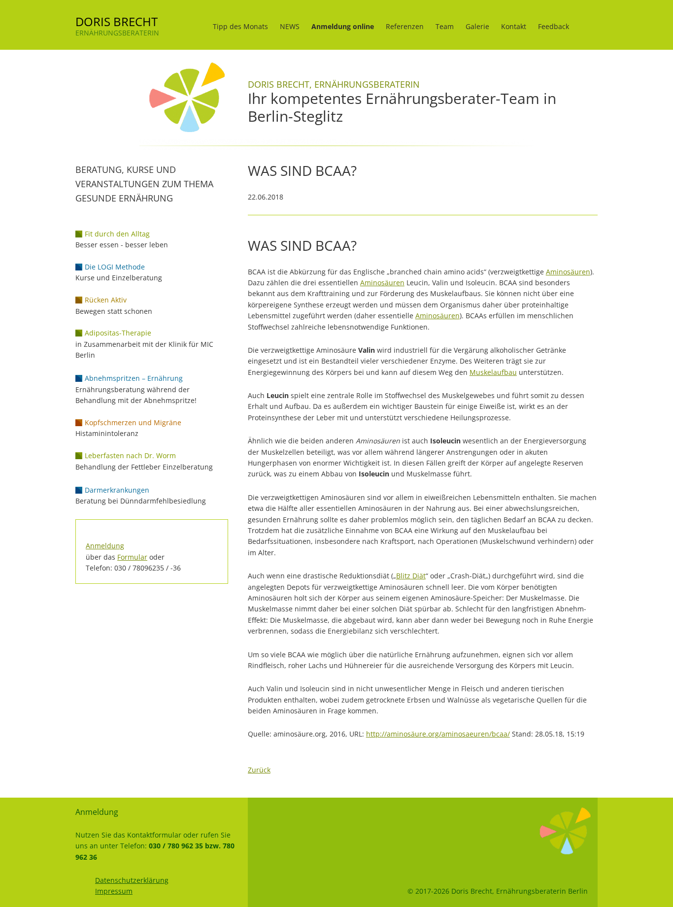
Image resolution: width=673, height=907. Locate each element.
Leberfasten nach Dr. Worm (130, 455)
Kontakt (513, 26)
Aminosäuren (568, 271)
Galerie (477, 26)
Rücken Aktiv (106, 299)
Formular (132, 557)
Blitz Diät (411, 575)
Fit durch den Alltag (117, 233)
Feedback (553, 26)
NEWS (290, 26)
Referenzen (405, 26)
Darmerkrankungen (117, 490)
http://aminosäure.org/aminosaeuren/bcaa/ (438, 734)
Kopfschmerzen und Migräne (133, 422)
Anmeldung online (342, 26)
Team (445, 26)
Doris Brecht (116, 21)
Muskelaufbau (493, 372)
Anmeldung (105, 545)
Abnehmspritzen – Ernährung (134, 378)
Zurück (259, 769)
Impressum (114, 891)
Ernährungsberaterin (117, 32)
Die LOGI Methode (115, 266)
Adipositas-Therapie (118, 332)
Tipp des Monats (240, 26)
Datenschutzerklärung (131, 880)
